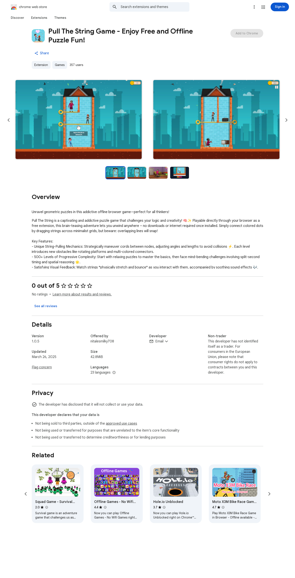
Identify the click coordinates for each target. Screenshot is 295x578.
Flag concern (42, 367)
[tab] (17, 18)
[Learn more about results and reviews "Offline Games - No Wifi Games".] (105, 507)
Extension (41, 65)
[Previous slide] (8, 120)
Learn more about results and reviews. (82, 294)
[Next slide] (286, 120)
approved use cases (121, 423)
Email (159, 341)
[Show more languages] (114, 372)
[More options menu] (254, 7)
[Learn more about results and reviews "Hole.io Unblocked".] (164, 507)
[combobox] (155, 7)
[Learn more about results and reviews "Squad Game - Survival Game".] (46, 507)
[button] (263, 7)
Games (60, 65)
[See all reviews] (46, 306)
